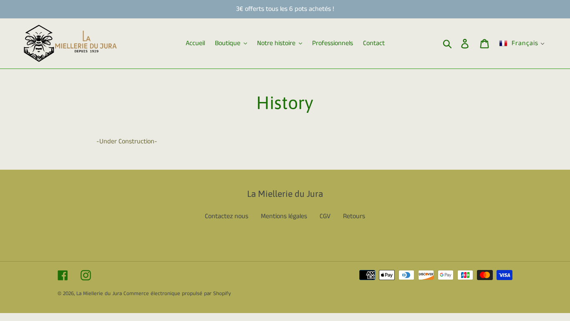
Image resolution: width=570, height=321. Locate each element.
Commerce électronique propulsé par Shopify (177, 294)
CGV (325, 216)
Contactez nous (226, 216)
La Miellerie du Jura (99, 294)
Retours (354, 216)
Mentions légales (284, 216)
